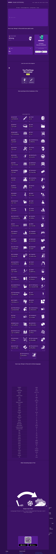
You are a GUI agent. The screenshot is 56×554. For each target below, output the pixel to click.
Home (19, 7)
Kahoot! (41, 2)
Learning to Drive (32, 7)
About (6, 552)
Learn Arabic (21, 553)
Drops (33, 2)
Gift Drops (46, 2)
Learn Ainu (20, 552)
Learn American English (38, 552)
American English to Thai (25, 7)
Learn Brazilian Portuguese (39, 553)
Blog (38, 2)
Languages (36, 2)
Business (43, 2)
